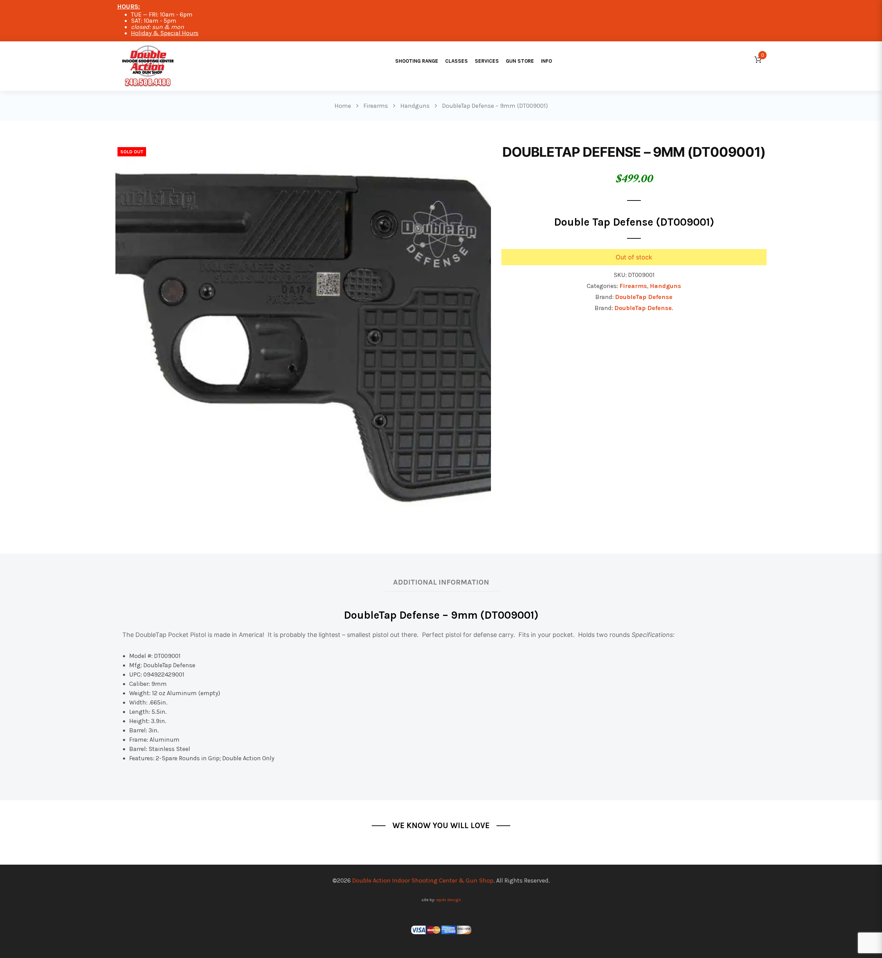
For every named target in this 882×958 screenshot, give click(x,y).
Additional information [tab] (441, 582)
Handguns (665, 286)
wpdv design (448, 899)
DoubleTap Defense (644, 297)
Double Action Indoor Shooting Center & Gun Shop (422, 880)
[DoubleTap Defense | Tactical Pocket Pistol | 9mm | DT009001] (303, 332)
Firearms (633, 286)
